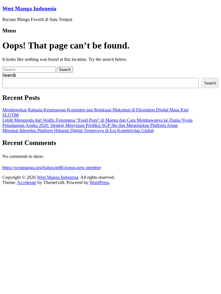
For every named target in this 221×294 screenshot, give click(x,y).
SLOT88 (10, 115)
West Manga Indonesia (29, 8)
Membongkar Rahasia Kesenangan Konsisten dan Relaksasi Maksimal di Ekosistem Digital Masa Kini (95, 109)
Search (9, 75)
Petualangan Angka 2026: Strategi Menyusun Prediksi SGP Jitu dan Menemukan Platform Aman (90, 125)
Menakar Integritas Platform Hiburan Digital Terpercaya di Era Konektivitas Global (78, 130)
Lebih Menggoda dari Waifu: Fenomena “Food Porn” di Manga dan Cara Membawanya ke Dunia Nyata (97, 120)
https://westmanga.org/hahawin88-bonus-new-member (51, 167)
